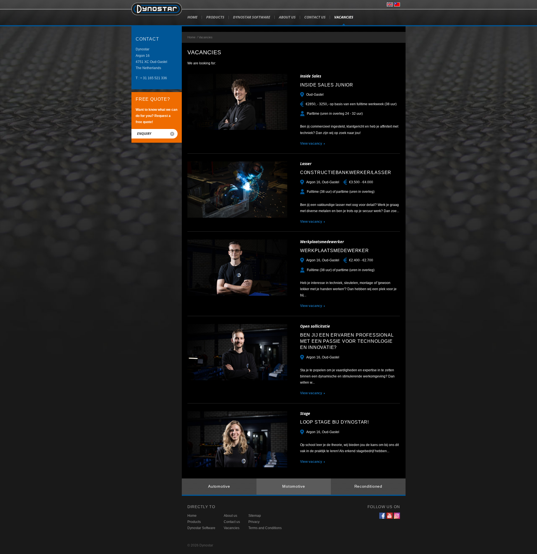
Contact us (315, 17)
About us (287, 17)
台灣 (397, 4)
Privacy (254, 522)
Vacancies (343, 17)
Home (192, 17)
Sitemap (254, 516)
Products (215, 17)
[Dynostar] (156, 9)
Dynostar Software (251, 17)
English (390, 4)
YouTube (390, 516)
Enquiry (144, 133)
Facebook (382, 516)
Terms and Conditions (265, 528)
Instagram (397, 516)
